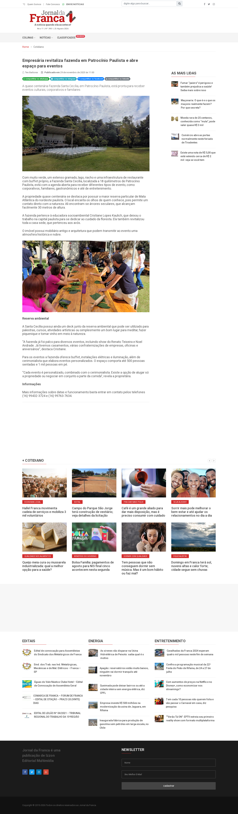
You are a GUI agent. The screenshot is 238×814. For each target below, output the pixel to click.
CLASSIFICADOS (66, 37)
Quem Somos (34, 4)
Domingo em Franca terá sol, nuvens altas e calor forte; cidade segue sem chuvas (191, 565)
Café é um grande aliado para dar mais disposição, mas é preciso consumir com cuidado (143, 511)
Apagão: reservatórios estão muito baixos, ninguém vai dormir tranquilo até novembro (124, 672)
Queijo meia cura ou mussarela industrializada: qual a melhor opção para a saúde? (44, 565)
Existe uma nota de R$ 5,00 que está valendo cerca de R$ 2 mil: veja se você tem (198, 156)
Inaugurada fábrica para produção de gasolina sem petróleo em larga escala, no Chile (124, 724)
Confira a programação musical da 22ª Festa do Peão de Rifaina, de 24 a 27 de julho (188, 668)
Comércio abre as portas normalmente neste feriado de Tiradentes (197, 139)
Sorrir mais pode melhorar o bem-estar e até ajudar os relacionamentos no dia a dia (191, 511)
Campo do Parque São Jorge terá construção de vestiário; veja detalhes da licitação (92, 511)
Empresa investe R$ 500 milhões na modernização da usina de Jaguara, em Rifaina (123, 707)
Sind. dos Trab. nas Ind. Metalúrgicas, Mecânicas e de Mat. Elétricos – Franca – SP (57, 668)
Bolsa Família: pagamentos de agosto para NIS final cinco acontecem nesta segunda (93, 565)
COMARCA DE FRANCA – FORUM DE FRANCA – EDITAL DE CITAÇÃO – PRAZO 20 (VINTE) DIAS (58, 699)
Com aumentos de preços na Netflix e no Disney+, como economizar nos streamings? (189, 686)
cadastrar (168, 785)
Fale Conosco (53, 4)
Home (25, 46)
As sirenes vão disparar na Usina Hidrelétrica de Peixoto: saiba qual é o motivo (122, 654)
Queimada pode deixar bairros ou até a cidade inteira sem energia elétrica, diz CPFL (122, 689)
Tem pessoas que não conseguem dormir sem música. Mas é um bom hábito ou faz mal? (142, 567)
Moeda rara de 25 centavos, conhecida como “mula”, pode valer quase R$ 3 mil (198, 121)
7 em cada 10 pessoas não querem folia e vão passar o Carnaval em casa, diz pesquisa (190, 703)
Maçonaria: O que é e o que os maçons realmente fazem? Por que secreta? (198, 104)
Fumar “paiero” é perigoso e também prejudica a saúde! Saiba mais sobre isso (197, 87)
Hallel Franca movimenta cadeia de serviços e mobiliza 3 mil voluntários (44, 511)
